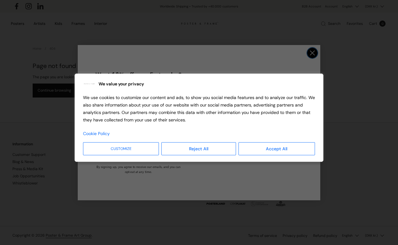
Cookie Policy (96, 133)
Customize (121, 148)
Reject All (198, 149)
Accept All (276, 149)
